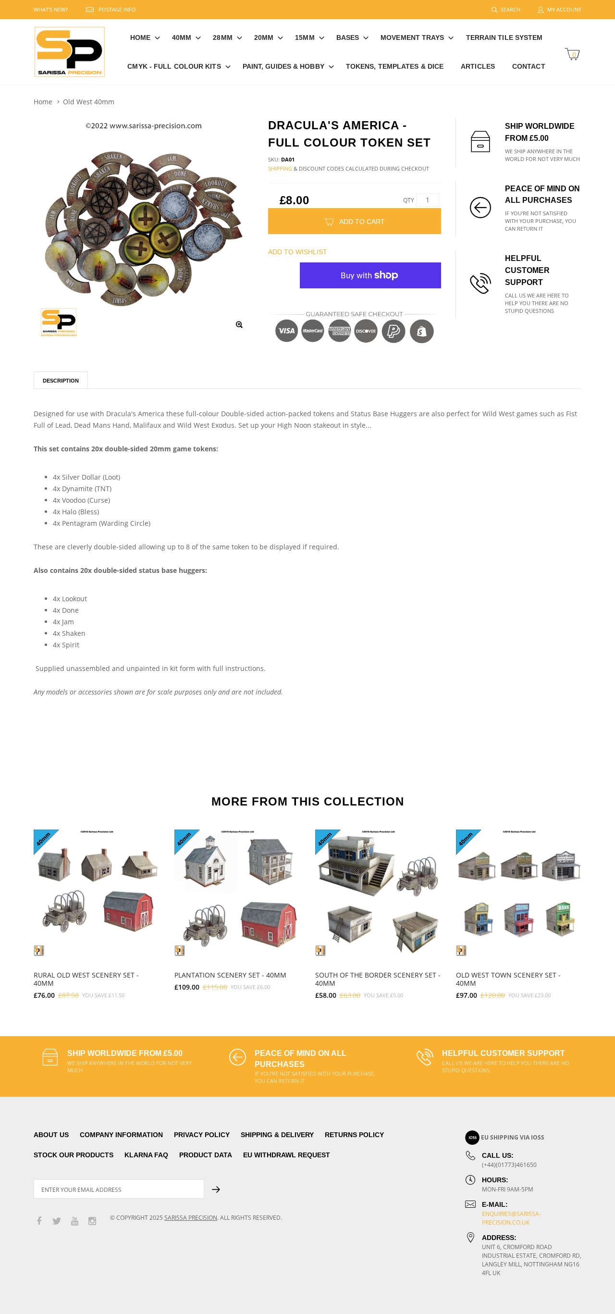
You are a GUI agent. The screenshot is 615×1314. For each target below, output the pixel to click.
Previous (13, 909)
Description (61, 381)
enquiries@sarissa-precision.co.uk (511, 1218)
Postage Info (117, 9)
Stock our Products (73, 1155)
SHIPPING (280, 168)
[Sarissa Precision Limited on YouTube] (74, 1221)
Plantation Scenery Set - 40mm (230, 974)
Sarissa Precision (190, 1218)
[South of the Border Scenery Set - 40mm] (378, 893)
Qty (408, 200)
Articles (478, 66)
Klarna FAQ (146, 1155)
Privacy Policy (202, 1135)
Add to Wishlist (297, 252)
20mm (263, 37)
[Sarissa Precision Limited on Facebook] (39, 1221)
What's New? (51, 9)
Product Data (205, 1155)
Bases (347, 37)
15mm (304, 37)
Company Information (121, 1135)
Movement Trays (412, 37)
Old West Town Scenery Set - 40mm (508, 979)
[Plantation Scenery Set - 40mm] (237, 893)
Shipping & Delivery (277, 1135)
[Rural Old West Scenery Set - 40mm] (97, 893)
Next (602, 909)
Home (140, 37)
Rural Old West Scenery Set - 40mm (86, 979)
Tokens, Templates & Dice (394, 66)
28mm (222, 37)
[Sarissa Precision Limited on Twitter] (57, 1221)
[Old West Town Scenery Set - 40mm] (519, 893)
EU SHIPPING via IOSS (512, 1137)
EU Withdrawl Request (286, 1155)
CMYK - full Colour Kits (174, 66)
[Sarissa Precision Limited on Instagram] (92, 1221)
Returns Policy (354, 1135)
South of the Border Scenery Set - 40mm (378, 979)
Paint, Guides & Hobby (283, 66)
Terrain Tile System (504, 37)
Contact (528, 66)
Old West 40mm (88, 101)
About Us (51, 1135)
